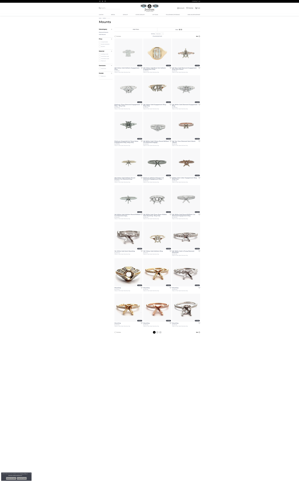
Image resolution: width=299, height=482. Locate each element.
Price (100, 39)
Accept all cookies (21, 478)
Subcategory (103, 29)
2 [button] (157, 332)
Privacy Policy (23, 473)
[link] (196, 1)
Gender (101, 73)
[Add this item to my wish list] (141, 68)
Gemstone (102, 65)
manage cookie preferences (15, 475)
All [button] (160, 332)
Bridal (113, 14)
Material (101, 51)
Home (100, 18)
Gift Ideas (155, 14)
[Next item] (169, 52)
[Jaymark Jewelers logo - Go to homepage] (150, 8)
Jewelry (125, 14)
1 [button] (155, 332)
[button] (180, 8)
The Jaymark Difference (173, 14)
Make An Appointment (194, 14)
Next (197, 36)
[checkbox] (103, 42)
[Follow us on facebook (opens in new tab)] (100, 1)
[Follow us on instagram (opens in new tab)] (102, 1)
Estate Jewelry (140, 14)
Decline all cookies (11, 478)
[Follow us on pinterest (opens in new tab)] (105, 1)
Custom (101, 14)
